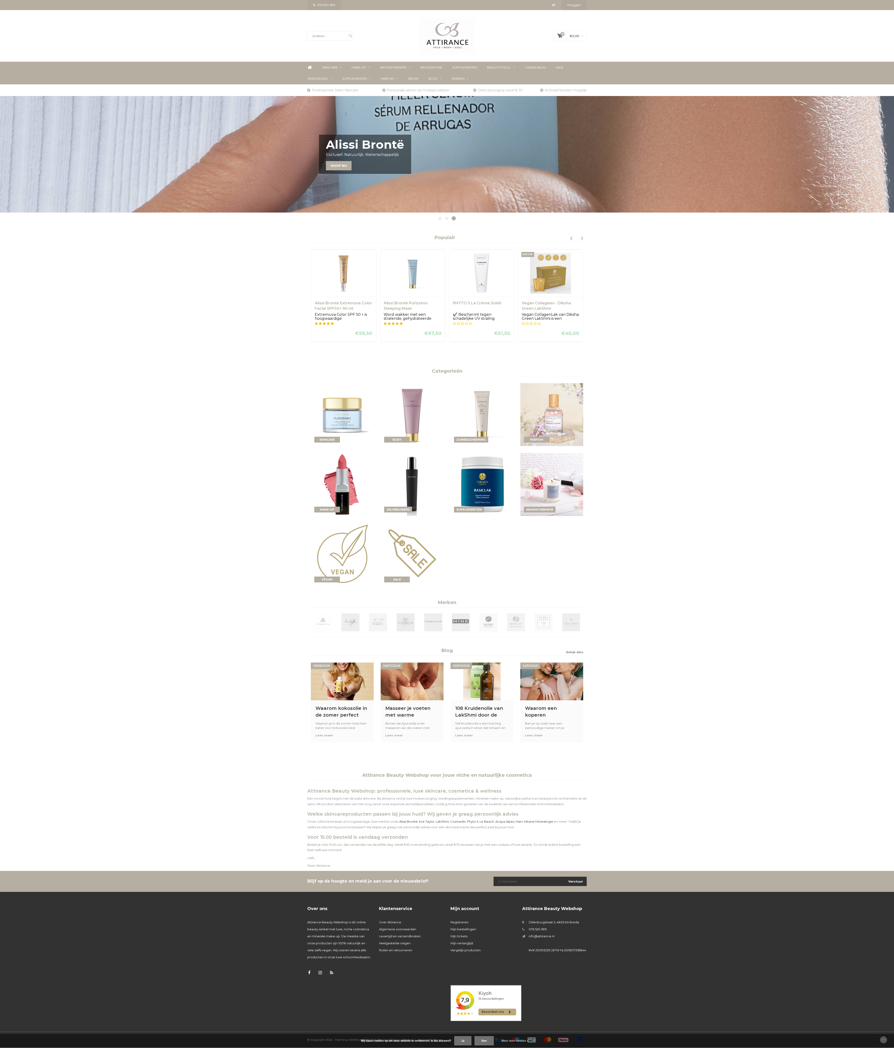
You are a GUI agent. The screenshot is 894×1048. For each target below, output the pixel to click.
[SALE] (412, 554)
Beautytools (499, 67)
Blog (432, 78)
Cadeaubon (535, 67)
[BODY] (412, 414)
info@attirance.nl (541, 936)
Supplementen (464, 67)
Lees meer (324, 735)
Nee (484, 1040)
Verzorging (317, 78)
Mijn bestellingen (463, 929)
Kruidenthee (431, 67)
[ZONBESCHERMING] (481, 414)
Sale (559, 67)
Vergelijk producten (465, 950)
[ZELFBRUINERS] (412, 484)
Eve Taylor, (427, 821)
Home (310, 67)
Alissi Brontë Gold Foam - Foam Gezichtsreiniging (549, 306)
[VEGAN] (342, 554)
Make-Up (359, 67)
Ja (462, 1040)
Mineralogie (544, 821)
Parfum (387, 78)
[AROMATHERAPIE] (551, 484)
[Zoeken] (350, 36)
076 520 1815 (326, 5)
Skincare (330, 67)
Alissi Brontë (408, 821)
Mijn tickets (458, 936)
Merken (457, 78)
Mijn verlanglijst (461, 943)
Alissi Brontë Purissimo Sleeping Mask (340, 306)
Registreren (459, 922)
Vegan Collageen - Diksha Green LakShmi (480, 306)
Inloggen (574, 5)
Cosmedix (458, 821)
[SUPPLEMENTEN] (481, 484)
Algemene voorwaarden (397, 929)
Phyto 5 (472, 821)
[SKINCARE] (342, 414)
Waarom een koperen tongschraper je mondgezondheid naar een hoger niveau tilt (547, 711)
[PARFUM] (551, 414)
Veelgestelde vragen (395, 943)
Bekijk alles (574, 652)
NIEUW (413, 78)
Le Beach (487, 821)
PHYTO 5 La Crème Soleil (411, 303)
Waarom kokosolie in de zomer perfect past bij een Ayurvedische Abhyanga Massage (341, 711)
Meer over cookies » (514, 1040)
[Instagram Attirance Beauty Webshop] (320, 973)
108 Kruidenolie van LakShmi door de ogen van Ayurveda (479, 711)
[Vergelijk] (553, 5)
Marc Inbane (525, 821)
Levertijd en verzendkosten (400, 936)
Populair (444, 237)
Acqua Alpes (504, 821)
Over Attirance (390, 922)
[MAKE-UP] (342, 484)
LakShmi (442, 821)
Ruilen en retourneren (395, 950)
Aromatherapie (393, 67)
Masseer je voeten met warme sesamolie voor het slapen (408, 711)
